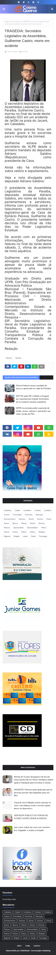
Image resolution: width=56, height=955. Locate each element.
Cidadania (7, 510)
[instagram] (38, 2)
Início (19, 946)
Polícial (15, 532)
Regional (7, 536)
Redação (42, 532)
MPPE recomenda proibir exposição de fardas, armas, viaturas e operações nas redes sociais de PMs (33, 411)
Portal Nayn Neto (9, 899)
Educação (39, 515)
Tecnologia (43, 536)
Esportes (22, 519)
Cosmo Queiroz (12, 51)
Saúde (33, 536)
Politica (23, 532)
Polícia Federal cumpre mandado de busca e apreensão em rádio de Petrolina (33, 387)
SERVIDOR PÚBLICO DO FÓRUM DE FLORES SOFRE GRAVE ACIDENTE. (31, 816)
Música (24, 523)
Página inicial (9, 21)
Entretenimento (9, 519)
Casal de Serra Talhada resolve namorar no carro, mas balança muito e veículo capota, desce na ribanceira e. (32, 805)
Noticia (32, 523)
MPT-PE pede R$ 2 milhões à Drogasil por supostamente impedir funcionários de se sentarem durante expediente (32, 399)
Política (32, 532)
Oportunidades (32, 527)
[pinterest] (33, 2)
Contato (36, 946)
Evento (31, 519)
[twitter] (23, 2)
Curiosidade (17, 515)
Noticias (18, 21)
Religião (17, 536)
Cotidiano (47, 510)
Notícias (18, 358)
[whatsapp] (28, 2)
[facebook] (18, 2)
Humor (6, 523)
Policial (6, 532)
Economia (28, 515)
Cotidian (38, 510)
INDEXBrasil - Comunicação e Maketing (35, 950)
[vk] (7, 434)
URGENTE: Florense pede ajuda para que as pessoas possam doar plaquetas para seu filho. (33, 792)
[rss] (48, 434)
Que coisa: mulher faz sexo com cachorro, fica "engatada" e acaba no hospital (32, 828)
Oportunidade (18, 527)
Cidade (17, 510)
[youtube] (38, 427)
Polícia (43, 527)
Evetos (48, 519)
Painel (27, 946)
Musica (15, 523)
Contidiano (27, 510)
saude (25, 536)
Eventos (40, 519)
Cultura (6, 515)
